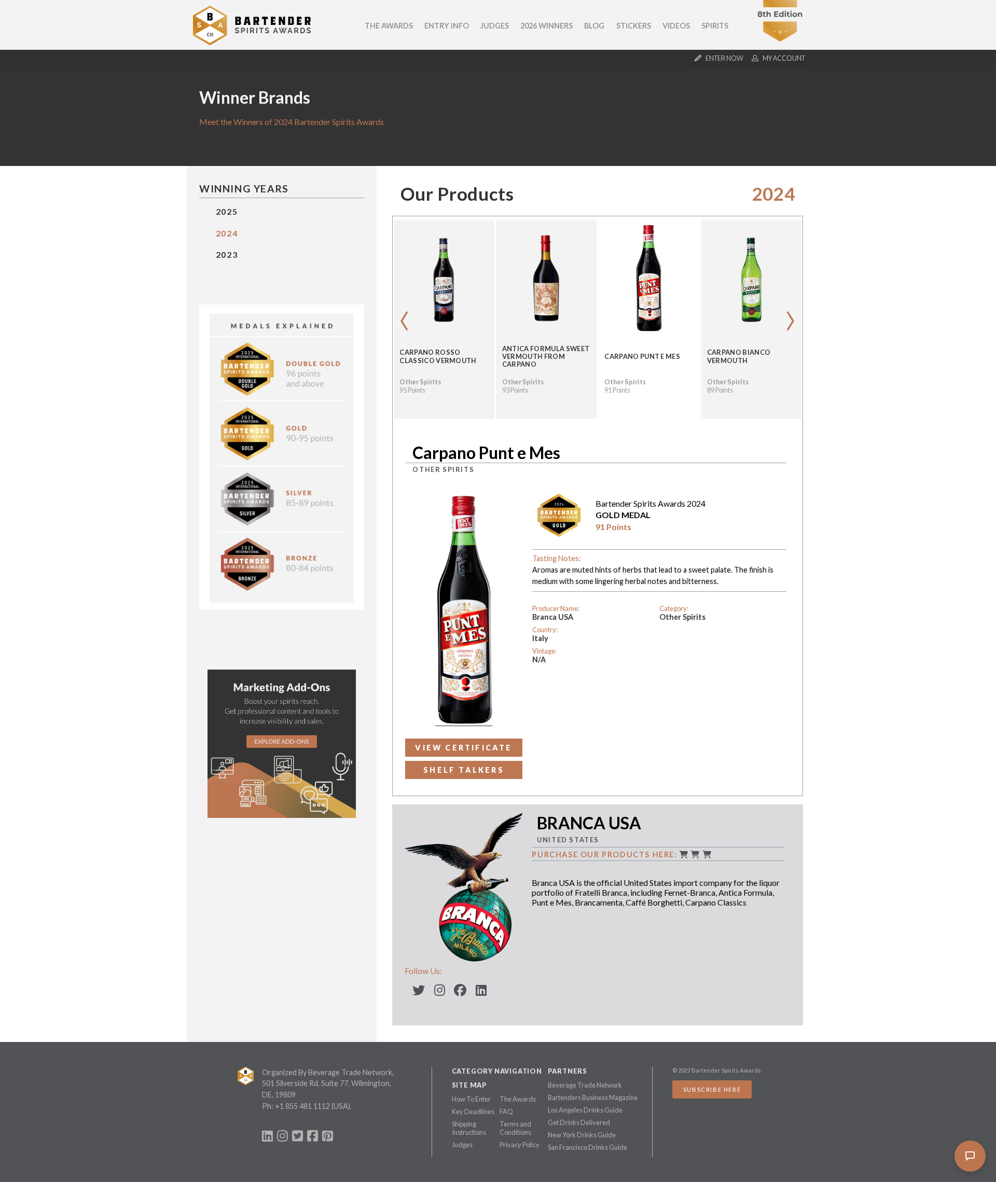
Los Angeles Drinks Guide (585, 1110)
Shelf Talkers (463, 770)
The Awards (389, 25)
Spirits (714, 25)
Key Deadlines (473, 1111)
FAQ (506, 1111)
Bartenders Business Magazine (593, 1097)
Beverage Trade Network (585, 1085)
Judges (494, 25)
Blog (594, 25)
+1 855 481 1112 (302, 1106)
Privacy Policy (520, 1145)
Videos (676, 25)
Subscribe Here (712, 1089)
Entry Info (446, 25)
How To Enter (471, 1099)
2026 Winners (546, 25)
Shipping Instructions (469, 1128)
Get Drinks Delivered (579, 1122)
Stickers (633, 25)
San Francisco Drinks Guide (587, 1147)
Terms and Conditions (515, 1128)
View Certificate (463, 747)
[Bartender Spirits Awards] (252, 42)
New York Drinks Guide (582, 1135)
